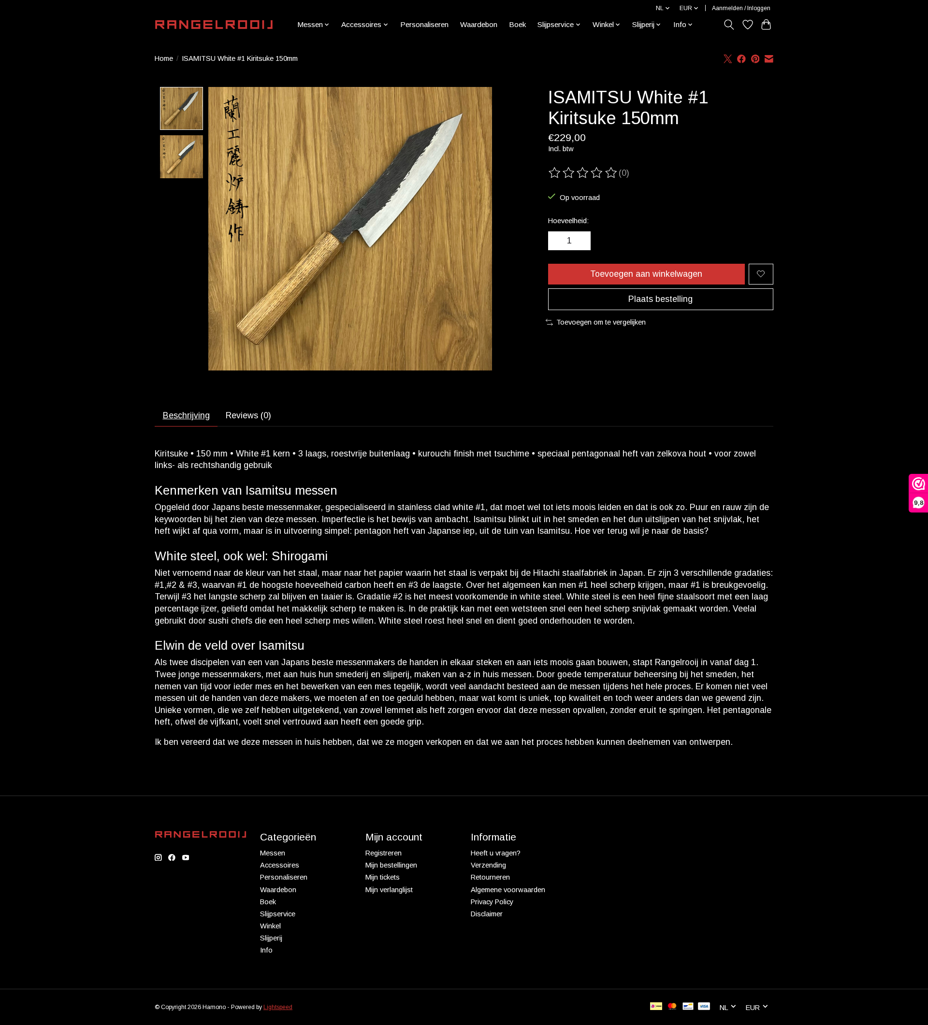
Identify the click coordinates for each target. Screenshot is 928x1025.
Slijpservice (277, 914)
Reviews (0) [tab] (248, 415)
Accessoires (279, 865)
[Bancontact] (688, 1006)
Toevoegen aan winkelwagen (646, 274)
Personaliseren (424, 24)
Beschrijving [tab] (186, 415)
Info (266, 950)
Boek (517, 24)
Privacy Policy (492, 902)
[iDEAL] (656, 1006)
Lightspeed (277, 1007)
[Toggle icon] (729, 24)
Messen (272, 853)
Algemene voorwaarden (508, 890)
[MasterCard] (672, 1006)
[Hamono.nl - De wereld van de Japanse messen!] (214, 24)
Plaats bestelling (660, 299)
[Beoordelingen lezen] (583, 173)
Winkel (270, 926)
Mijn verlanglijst (389, 890)
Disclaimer (487, 914)
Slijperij (271, 938)
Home (164, 58)
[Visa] (704, 1006)
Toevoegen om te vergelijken (601, 322)
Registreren (383, 853)
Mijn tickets (382, 877)
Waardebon (478, 24)
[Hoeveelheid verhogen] (580, 241)
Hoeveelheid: (568, 221)
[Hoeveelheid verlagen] (559, 241)
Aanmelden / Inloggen (741, 8)
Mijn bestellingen (391, 865)
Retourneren (490, 877)
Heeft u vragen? (496, 853)
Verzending (488, 865)
